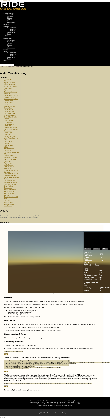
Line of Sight (8, 133)
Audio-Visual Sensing (10, 92)
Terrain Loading (9, 191)
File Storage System (10, 113)
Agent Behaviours (9, 83)
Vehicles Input (8, 202)
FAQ (8, 46)
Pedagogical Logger (10, 159)
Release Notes (11, 32)
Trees (5, 199)
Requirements (11, 22)
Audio (6, 90)
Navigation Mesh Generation (9, 149)
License (5, 49)
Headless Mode (8, 122)
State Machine (8, 186)
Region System (8, 163)
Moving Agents (8, 145)
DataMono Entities (9, 106)
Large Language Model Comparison (11, 130)
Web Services (8, 206)
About (5, 36)
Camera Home (8, 101)
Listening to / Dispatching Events (10, 135)
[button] (10, 77)
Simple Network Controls (11, 177)
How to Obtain (11, 15)
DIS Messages (8, 110)
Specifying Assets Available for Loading (10, 181)
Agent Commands (9, 84)
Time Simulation (9, 193)
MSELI (6, 147)
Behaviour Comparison (11, 99)
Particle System (9, 156)
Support (6, 26)
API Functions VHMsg (10, 86)
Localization (8, 141)
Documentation (11, 28)
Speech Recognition (10, 184)
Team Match (8, 188)
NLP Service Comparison (11, 152)
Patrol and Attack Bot (10, 157)
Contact (9, 34)
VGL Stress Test (9, 204)
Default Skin (8, 108)
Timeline (6, 195)
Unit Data (7, 200)
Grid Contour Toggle (10, 115)
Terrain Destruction (10, 189)
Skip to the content (5, 0)
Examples (9, 19)
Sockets (6, 179)
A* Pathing (7, 79)
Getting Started (8, 13)
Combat (6, 104)
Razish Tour (7, 161)
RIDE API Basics (9, 166)
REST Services (8, 165)
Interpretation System (10, 127)
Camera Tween (8, 102)
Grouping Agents (9, 120)
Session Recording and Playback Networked (11, 174)
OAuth (6, 154)
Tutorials (9, 18)
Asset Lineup (8, 88)
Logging (6, 143)
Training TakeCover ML (11, 197)
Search (2, 63)
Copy (6, 354)
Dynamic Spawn (9, 111)
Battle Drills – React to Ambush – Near (11, 96)
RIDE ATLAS (8, 168)
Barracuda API (8, 93)
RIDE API (12, 31)
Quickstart (10, 16)
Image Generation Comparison (9, 125)
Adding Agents (8, 81)
